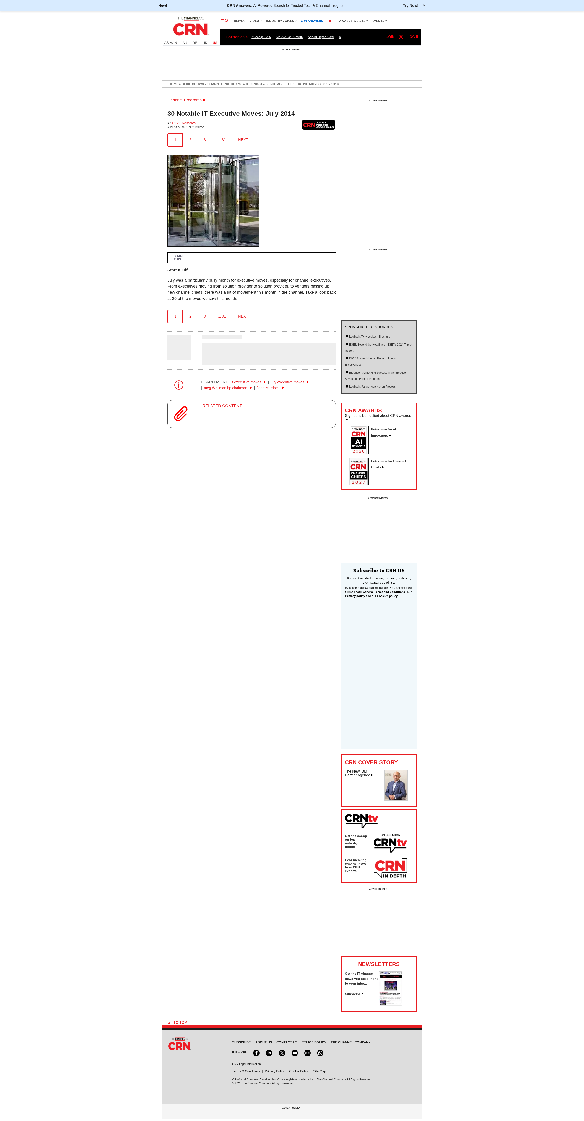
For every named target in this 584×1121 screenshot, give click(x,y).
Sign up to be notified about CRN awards (378, 416)
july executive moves (288, 382)
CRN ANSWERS (312, 21)
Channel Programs (184, 100)
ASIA (168, 43)
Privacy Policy (275, 1071)
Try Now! (410, 5)
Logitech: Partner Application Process (372, 386)
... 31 (222, 140)
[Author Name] (179, 357)
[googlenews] (307, 1053)
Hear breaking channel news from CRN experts (356, 865)
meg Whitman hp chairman (226, 388)
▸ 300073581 (252, 84)
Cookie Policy (299, 1071)
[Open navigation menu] (224, 21)
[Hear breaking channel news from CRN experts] (390, 868)
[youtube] (294, 1053)
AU (184, 43)
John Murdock (268, 388)
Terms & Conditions (246, 1071)
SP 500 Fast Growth (289, 37)
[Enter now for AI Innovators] (360, 453)
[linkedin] (269, 1053)
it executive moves (246, 382)
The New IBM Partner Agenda (357, 773)
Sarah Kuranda (184, 122)
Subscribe (353, 994)
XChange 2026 (261, 37)
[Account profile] (401, 37)
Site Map (319, 1071)
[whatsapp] (320, 1053)
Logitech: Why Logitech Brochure (369, 336)
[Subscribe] (390, 1004)
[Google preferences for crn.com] (319, 124)
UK (205, 43)
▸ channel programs (223, 84)
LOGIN (413, 37)
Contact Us (286, 1042)
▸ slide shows (191, 84)
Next (243, 140)
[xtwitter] (281, 1053)
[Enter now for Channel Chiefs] (360, 484)
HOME (173, 84)
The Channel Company (350, 1042)
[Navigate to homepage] (190, 36)
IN (175, 43)
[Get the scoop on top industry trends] (390, 844)
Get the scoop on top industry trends (356, 841)
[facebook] (256, 1053)
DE (195, 43)
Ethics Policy (314, 1042)
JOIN (390, 37)
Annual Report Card (321, 37)
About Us (263, 1042)
